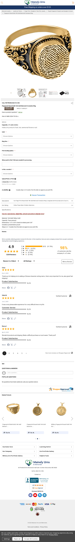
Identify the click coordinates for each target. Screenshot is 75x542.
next (72, 419)
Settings (7, 539)
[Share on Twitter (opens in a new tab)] (12, 288)
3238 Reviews (13, 255)
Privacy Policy (44, 527)
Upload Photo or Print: (8, 179)
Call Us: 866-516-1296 (38, 471)
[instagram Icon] (40, 495)
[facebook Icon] (30, 495)
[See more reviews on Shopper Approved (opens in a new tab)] (15, 288)
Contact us (38, 474)
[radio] (37, 246)
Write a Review (67, 261)
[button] (37, 519)
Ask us (20, 112)
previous (3, 419)
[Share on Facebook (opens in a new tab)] (8, 288)
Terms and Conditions (33, 527)
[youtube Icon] (35, 495)
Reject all (17, 539)
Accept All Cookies (31, 539)
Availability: (5, 190)
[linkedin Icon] (44, 495)
